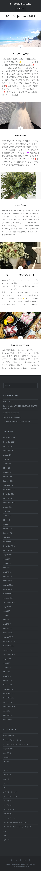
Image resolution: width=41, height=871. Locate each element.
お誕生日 (6, 757)
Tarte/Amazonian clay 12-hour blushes (16, 421)
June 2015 (6, 711)
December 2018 (9, 542)
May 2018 (6, 568)
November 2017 (9, 594)
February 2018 (8, 581)
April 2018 (6, 572)
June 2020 (6, 463)
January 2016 (8, 689)
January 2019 (8, 537)
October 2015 (8, 702)
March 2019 (7, 529)
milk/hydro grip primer (11, 413)
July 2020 (6, 459)
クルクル (6, 762)
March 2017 (7, 628)
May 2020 (6, 468)
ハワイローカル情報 (10, 796)
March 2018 (7, 576)
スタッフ (6, 779)
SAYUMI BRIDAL (20, 3)
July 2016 (6, 663)
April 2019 (6, 524)
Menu (21, 8)
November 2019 (9, 494)
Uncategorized (8, 736)
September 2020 (9, 450)
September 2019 (9, 503)
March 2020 (7, 477)
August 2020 (7, 455)
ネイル (5, 788)
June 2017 (6, 615)
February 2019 (8, 533)
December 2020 (9, 437)
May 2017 (6, 620)
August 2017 (7, 607)
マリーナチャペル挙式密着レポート (15, 822)
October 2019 (8, 498)
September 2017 (9, 602)
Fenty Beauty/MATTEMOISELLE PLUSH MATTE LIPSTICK (20, 407)
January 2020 (8, 485)
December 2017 (9, 589)
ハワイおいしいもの (10, 792)
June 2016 (6, 667)
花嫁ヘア (6, 840)
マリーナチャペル (9, 818)
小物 (4, 831)
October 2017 (8, 598)
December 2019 (9, 490)
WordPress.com (23, 866)
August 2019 (7, 507)
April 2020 (6, 472)
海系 (4, 835)
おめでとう (7, 753)
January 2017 (8, 637)
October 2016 (8, 650)
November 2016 (9, 646)
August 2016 (7, 659)
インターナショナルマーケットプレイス (17, 744)
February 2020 (8, 481)
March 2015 (7, 715)
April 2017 (6, 624)
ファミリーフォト (9, 809)
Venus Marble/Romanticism (12, 417)
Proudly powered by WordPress (17, 864)
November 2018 (9, 546)
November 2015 (9, 698)
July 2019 (6, 511)
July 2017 (6, 611)
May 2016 (6, 672)
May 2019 (6, 520)
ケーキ (5, 766)
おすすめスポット (9, 749)
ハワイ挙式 (7, 801)
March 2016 (7, 680)
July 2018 (6, 559)
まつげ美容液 (8, 814)
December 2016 (9, 641)
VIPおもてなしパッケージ (12, 740)
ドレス (5, 783)
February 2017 (8, 633)
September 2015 (9, 706)
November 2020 (9, 442)
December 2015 (9, 693)
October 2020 (8, 446)
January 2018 (8, 585)
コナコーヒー (8, 775)
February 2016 (8, 685)
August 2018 (7, 555)
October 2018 (8, 550)
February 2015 (8, 720)
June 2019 (6, 516)
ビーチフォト (8, 805)
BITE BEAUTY (8, 402)
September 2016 (9, 654)
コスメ (5, 770)
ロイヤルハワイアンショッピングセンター (17, 827)
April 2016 (6, 676)
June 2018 (6, 563)
